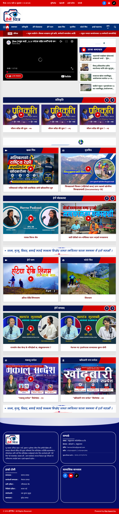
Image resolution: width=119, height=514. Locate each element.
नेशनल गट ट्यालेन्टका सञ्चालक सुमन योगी (88, 347)
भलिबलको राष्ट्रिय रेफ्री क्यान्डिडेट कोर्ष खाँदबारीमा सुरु (31, 188)
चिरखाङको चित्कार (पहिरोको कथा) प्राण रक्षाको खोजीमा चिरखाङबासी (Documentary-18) (88, 188)
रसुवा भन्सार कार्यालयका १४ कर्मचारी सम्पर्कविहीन (46, 33)
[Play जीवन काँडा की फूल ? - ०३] (98, 115)
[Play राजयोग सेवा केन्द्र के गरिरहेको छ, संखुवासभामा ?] (31, 328)
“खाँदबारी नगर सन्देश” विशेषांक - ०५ (88, 398)
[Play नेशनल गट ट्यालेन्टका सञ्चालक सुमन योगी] (88, 328)
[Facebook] (104, 3)
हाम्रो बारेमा (71, 3)
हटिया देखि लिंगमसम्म (31, 298)
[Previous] (106, 100)
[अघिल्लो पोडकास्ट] (106, 198)
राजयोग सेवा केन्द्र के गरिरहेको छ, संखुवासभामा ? (30, 347)
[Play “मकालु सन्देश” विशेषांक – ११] (31, 379)
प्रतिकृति (25, 27)
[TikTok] (114, 3)
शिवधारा (88, 298)
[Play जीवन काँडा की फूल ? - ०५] (21, 115)
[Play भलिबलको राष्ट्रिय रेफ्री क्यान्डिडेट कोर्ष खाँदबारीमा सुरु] (31, 169)
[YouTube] (109, 3)
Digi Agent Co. (110, 511)
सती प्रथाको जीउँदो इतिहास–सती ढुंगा (30, 237)
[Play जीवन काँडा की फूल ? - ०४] (59, 115)
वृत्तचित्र (72, 27)
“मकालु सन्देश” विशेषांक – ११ (30, 398)
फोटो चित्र (83, 27)
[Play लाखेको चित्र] (88, 218)
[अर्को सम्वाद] (112, 308)
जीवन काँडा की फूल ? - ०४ (59, 128)
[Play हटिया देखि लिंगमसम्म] (31, 279)
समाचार (14, 27)
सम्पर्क (80, 3)
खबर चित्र (61, 27)
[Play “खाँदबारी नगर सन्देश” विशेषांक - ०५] (88, 379)
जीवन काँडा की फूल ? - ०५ (21, 128)
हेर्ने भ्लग (50, 27)
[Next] (112, 100)
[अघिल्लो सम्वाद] (106, 308)
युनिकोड (53, 3)
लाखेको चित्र (88, 237)
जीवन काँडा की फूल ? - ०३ (98, 128)
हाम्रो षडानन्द (97, 27)
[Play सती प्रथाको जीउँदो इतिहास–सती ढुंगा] (31, 218)
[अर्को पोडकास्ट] (112, 198)
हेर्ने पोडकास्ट (37, 27)
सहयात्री (61, 3)
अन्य (107, 26)
